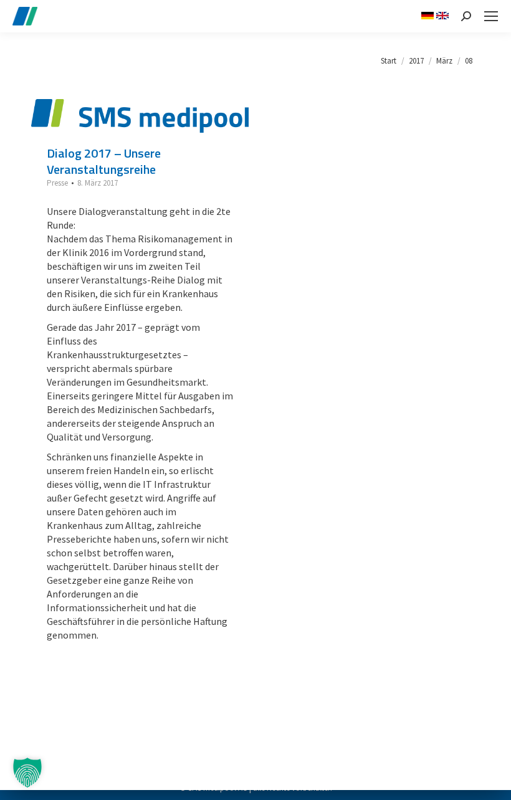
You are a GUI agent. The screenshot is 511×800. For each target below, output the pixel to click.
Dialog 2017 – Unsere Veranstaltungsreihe (104, 161)
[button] (27, 772)
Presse (57, 183)
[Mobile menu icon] (491, 16)
